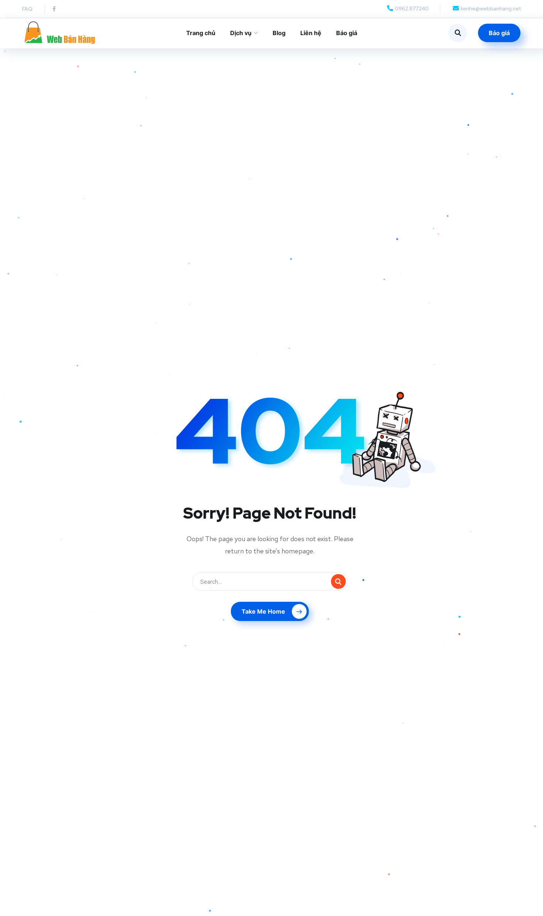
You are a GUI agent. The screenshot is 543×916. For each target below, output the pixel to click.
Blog (279, 33)
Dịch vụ (241, 33)
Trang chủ (200, 33)
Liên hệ (310, 33)
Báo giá (346, 33)
